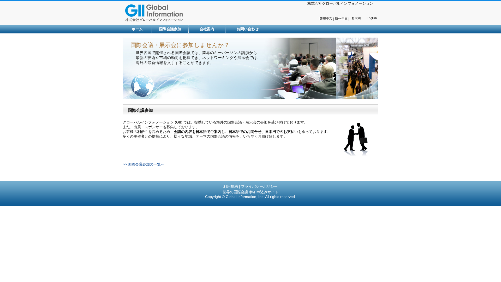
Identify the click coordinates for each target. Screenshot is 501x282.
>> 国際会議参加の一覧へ (143, 164)
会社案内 (207, 29)
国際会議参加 (170, 29)
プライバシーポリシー (259, 186)
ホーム (137, 29)
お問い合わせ (248, 29)
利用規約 (230, 186)
